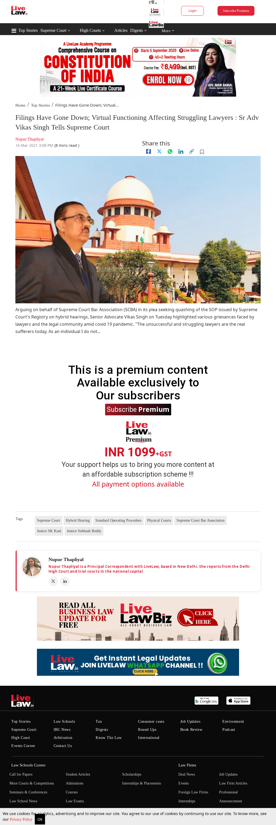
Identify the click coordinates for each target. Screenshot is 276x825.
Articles (120, 30)
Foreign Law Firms (193, 792)
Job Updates (190, 721)
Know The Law (109, 738)
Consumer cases (151, 721)
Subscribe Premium (236, 11)
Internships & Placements (141, 783)
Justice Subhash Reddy (84, 531)
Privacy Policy (21, 819)
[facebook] (148, 151)
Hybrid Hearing (78, 520)
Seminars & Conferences (28, 792)
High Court (20, 738)
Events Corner (23, 746)
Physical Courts (159, 520)
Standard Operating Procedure (118, 520)
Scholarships (131, 774)
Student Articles (78, 774)
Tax (99, 721)
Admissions (74, 783)
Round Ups (147, 730)
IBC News (62, 730)
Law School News (23, 801)
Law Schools (64, 721)
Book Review (191, 730)
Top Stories (28, 30)
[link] (191, 151)
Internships (186, 801)
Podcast (228, 730)
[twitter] (159, 151)
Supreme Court (53, 30)
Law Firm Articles (233, 783)
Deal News (186, 774)
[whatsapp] (170, 151)
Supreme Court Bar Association (201, 520)
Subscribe (138, 409)
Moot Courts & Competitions (31, 783)
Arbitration (63, 738)
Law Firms (187, 765)
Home (20, 105)
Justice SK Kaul (49, 531)
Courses (72, 792)
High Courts (90, 30)
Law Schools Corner (28, 765)
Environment (233, 721)
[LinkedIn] (65, 581)
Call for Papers (20, 774)
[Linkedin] (180, 151)
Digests (136, 30)
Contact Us (63, 746)
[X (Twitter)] (53, 581)
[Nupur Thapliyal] (31, 566)
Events (183, 783)
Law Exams (75, 801)
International (149, 738)
